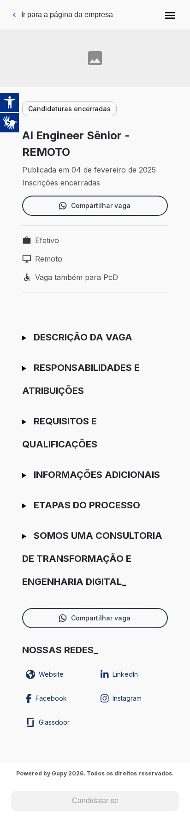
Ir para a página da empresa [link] (67, 14)
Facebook (51, 698)
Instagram (127, 698)
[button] (170, 15)
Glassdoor (54, 722)
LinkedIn (125, 674)
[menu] (170, 15)
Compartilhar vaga (101, 205)
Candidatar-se (95, 800)
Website (51, 674)
